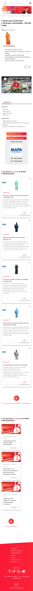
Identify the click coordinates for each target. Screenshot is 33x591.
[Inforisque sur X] (14, 573)
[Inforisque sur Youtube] (23, 573)
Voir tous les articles (11, 526)
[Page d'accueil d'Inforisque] (5, 4)
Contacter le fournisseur (17, 138)
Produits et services (12, 15)
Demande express (24, 215)
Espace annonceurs (16, 559)
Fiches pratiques (15, 553)
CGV (20, 576)
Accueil (3, 15)
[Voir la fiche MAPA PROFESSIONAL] (16, 157)
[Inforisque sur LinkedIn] (19, 573)
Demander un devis (15, 134)
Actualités (14, 548)
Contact (13, 557)
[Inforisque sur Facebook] (9, 573)
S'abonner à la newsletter (16, 588)
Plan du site (14, 562)
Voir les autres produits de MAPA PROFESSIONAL (16, 403)
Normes (13, 555)
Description (6, 102)
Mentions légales (13, 576)
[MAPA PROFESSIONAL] (4, 183)
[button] (3, 10)
